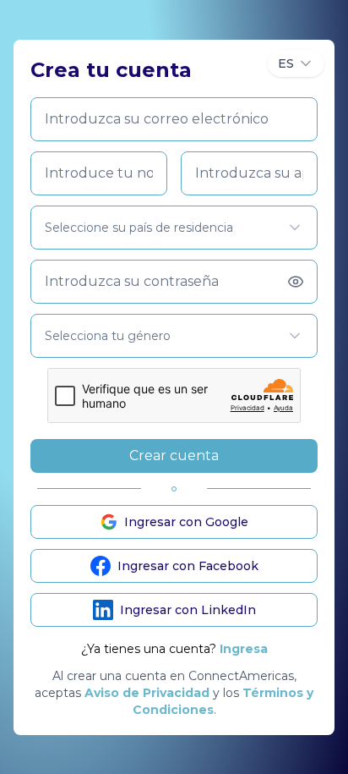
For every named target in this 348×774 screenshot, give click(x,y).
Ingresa (244, 648)
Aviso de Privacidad (146, 692)
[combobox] (296, 63)
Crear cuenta (174, 455)
